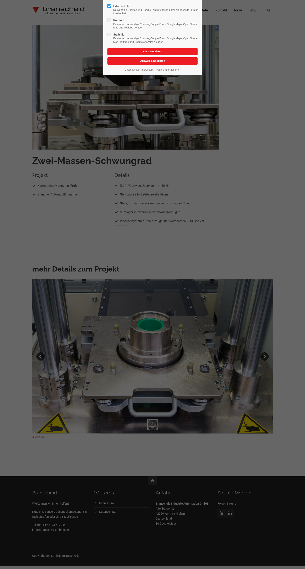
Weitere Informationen (167, 69)
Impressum (147, 69)
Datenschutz (132, 69)
